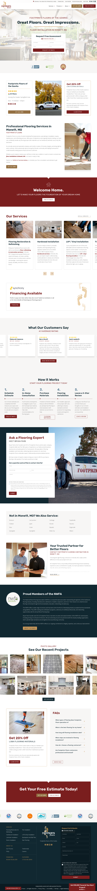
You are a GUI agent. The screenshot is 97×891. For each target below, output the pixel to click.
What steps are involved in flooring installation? (67, 739)
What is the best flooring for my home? (68, 727)
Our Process (9, 849)
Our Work (68, 1)
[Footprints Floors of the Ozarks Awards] (63, 67)
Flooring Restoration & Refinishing (19, 243)
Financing (61, 1)
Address (63, 842)
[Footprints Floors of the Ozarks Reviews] (12, 91)
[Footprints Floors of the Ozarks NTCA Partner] (64, 816)
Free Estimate (89, 6)
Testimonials (25, 849)
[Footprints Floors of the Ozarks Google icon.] (95, 1)
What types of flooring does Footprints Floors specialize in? (68, 721)
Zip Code (64, 846)
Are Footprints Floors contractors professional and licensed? (66, 751)
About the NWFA (30, 628)
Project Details (65, 855)
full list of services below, (20, 160)
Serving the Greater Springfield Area (45, 1)
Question (11, 474)
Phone (63, 838)
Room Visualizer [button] (12, 888)
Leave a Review (81, 416)
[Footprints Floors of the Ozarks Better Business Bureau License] (39, 816)
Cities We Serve (27, 859)
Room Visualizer (77, 1)
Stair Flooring (25, 840)
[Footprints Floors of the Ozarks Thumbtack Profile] (14, 816)
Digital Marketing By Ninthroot (68, 888)
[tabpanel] (19, 245)
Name (11, 465)
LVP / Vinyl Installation (77, 242)
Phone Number (12, 470)
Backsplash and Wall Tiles (29, 837)
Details (81, 889)
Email (33, 470)
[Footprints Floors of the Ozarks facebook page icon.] (8, 104)
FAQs (7, 851)
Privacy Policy (41, 488)
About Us (9, 846)
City (77, 842)
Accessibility (50, 888)
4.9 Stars (13, 94)
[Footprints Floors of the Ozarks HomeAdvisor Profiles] (3, 816)
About (66, 6)
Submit (12, 493)
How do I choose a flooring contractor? (68, 745)
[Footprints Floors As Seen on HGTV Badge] (26, 816)
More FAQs (57, 762)
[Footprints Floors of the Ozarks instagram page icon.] (91, 1)
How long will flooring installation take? (68, 732)
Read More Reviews (48, 361)
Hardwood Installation (48, 242)
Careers (24, 851)
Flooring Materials (47, 417)
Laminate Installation (11, 837)
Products (59, 6)
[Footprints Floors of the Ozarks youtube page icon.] (93, 1)
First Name (36, 42)
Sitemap (56, 888)
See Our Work (48, 699)
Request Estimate (48, 50)
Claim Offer (78, 112)
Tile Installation (26, 830)
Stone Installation (11, 840)
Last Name (52, 42)
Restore (85, 1)
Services (51, 6)
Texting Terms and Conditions (16, 482)
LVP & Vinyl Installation (28, 835)
